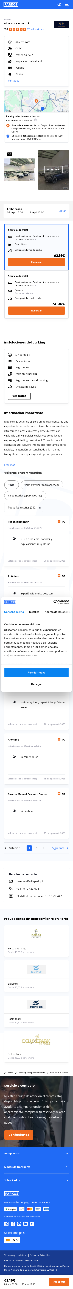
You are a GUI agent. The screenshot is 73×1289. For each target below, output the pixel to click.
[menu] (35, 121)
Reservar (36, 262)
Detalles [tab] (34, 611)
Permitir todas (36, 672)
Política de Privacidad (39, 1255)
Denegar (36, 684)
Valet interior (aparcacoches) (25, 495)
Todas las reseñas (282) (22, 507)
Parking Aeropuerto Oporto (31, 1072)
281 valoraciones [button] (35, 29)
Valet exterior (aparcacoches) (41, 485)
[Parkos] (10, 4)
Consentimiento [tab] (14, 611)
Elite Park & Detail (59, 1072)
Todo (11, 485)
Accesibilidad (31, 1260)
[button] (36, 1153)
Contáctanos (19, 1135)
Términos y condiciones (15, 1255)
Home (10, 1072)
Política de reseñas (13, 1260)
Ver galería (53, 170)
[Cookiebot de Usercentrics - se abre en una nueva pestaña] (53, 602)
